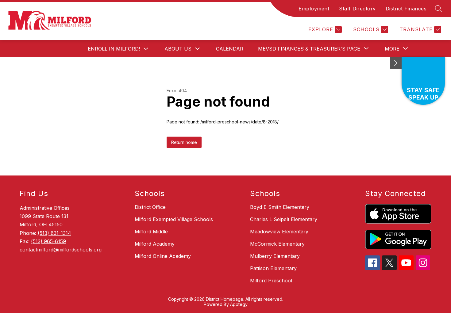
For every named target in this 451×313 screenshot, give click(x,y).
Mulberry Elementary (275, 256)
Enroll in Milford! (114, 49)
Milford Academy (155, 244)
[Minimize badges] (396, 63)
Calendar (229, 49)
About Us (177, 49)
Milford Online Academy (163, 256)
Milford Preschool (271, 280)
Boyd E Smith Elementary (279, 207)
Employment (314, 9)
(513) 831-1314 (54, 233)
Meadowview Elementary (279, 231)
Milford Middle (151, 231)
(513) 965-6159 (48, 241)
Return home (184, 142)
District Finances (406, 9)
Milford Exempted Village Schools (174, 219)
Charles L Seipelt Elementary (283, 219)
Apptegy (239, 304)
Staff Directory (357, 9)
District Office (150, 207)
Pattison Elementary (273, 268)
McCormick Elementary (277, 244)
